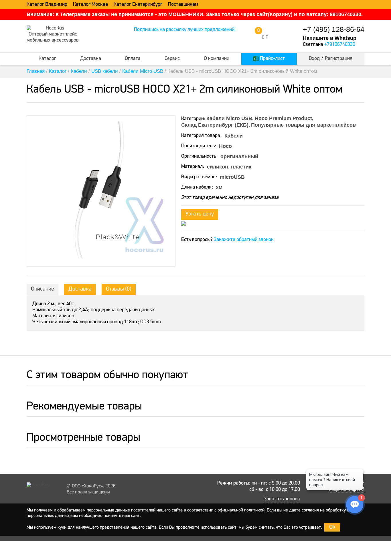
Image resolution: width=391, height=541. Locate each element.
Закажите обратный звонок (244, 239)
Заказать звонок (282, 499)
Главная (36, 71)
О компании (216, 58)
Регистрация (338, 58)
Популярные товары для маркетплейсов (303, 125)
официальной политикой (241, 510)
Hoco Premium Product (283, 118)
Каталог (47, 58)
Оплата (133, 58)
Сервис (172, 58)
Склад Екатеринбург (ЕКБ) (214, 125)
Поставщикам (183, 4)
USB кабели (104, 71)
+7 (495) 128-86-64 (333, 29)
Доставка (90, 58)
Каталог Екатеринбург (138, 4)
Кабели (79, 71)
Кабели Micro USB (142, 71)
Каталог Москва (90, 4)
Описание (42, 289)
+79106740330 (339, 44)
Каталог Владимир (47, 4)
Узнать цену (199, 214)
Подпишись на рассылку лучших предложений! (185, 29)
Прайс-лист (272, 58)
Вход (314, 58)
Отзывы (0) (118, 289)
